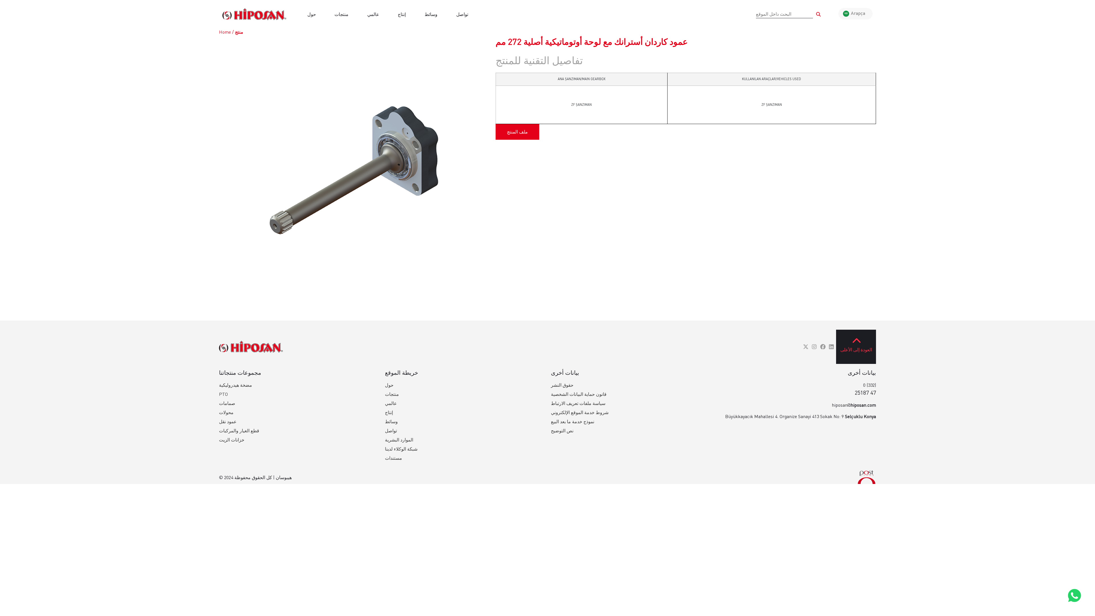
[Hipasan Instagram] (814, 346)
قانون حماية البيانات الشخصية (579, 394)
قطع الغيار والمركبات (239, 430)
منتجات (341, 14)
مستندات (393, 458)
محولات (226, 412)
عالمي (373, 14)
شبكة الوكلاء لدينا (401, 449)
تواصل (462, 14)
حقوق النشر (562, 385)
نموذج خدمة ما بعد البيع (572, 421)
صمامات (227, 403)
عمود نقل (228, 421)
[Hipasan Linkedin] (831, 346)
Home (225, 32)
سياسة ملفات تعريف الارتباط (578, 403)
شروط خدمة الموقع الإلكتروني (580, 412)
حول (311, 14)
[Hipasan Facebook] (823, 346)
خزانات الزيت (231, 440)
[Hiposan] (251, 347)
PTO (223, 394)
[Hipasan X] (805, 346)
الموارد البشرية (399, 440)
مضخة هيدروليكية (235, 385)
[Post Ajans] (866, 477)
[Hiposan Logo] (254, 14)
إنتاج (402, 14)
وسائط (431, 14)
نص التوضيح (562, 430)
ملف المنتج (517, 132)
